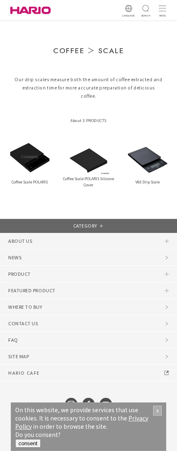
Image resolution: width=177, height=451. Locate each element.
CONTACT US (23, 323)
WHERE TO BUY (25, 306)
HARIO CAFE (24, 372)
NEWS (14, 257)
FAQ (13, 339)
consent (28, 443)
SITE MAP (18, 356)
